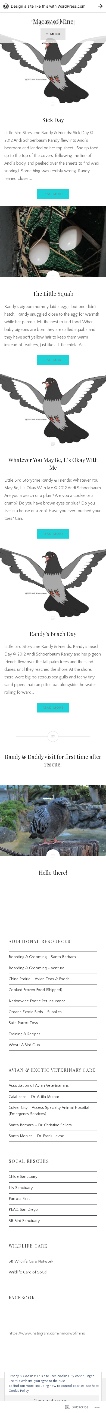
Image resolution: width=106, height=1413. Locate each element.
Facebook (22, 1297)
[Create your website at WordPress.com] (53, 6)
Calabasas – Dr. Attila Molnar (34, 1097)
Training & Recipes (24, 1034)
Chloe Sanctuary (23, 1177)
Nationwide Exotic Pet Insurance (37, 1001)
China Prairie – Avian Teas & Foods (39, 979)
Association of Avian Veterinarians (39, 1085)
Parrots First (19, 1199)
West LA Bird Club (24, 1045)
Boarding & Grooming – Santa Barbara (42, 957)
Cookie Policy (19, 1391)
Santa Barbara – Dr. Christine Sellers (40, 1125)
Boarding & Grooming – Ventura (36, 968)
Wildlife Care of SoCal (28, 1272)
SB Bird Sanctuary (24, 1221)
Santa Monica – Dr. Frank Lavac (36, 1136)
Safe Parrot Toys (23, 1023)
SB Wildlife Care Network (31, 1261)
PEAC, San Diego (23, 1209)
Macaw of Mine (53, 21)
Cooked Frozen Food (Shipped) (35, 990)
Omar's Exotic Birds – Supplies (35, 1012)
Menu (55, 34)
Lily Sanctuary (21, 1188)
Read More (53, 194)
